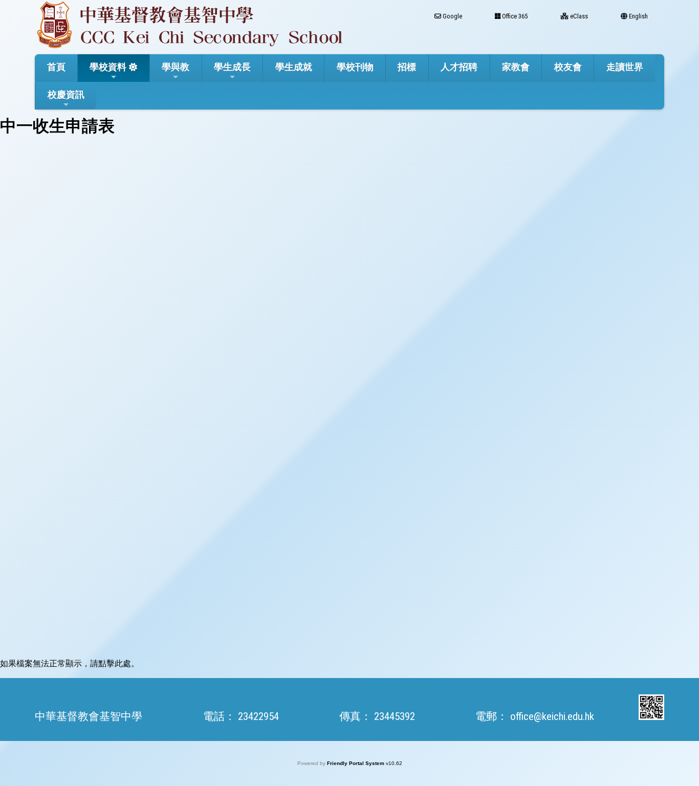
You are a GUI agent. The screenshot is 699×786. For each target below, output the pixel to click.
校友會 (568, 66)
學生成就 (293, 66)
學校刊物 (355, 66)
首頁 (56, 66)
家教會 (516, 66)
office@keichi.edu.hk (552, 716)
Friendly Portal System (356, 763)
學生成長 (232, 66)
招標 (407, 66)
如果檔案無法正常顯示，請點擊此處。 (69, 663)
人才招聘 (459, 66)
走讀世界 (624, 66)
